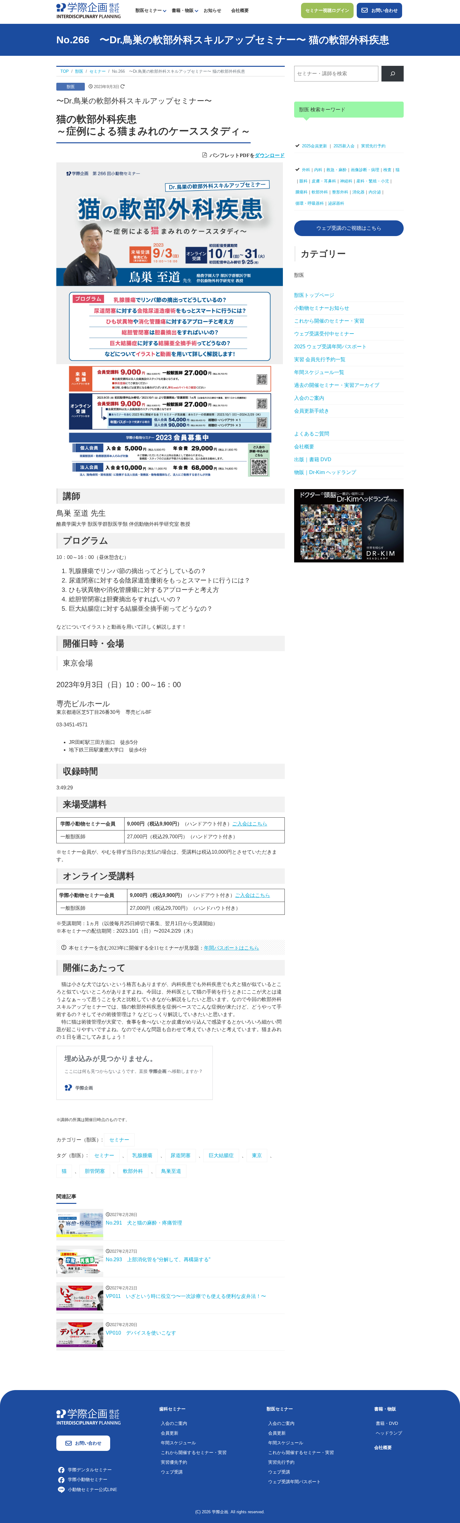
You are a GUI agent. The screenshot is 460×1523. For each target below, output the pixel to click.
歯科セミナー (172, 1408)
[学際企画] (88, 10)
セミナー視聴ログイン (327, 10)
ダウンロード (270, 154)
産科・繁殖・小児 (372, 181)
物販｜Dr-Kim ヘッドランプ (325, 472)
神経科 (346, 181)
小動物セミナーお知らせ (321, 308)
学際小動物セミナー (87, 1479)
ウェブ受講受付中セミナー (324, 333)
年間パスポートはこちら (231, 947)
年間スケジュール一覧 (319, 372)
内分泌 (375, 192)
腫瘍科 (301, 192)
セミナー (119, 1139)
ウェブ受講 (172, 1471)
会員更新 (169, 1433)
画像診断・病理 (365, 169)
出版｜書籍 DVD (312, 459)
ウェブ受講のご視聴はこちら (348, 228)
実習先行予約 (373, 146)
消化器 (358, 192)
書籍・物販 (183, 10)
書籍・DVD (387, 1423)
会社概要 (240, 10)
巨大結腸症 (221, 1155)
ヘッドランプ (389, 1433)
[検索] (392, 73)
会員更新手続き (311, 411)
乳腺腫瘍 (142, 1155)
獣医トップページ (314, 295)
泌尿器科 (336, 203)
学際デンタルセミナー (90, 1469)
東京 (257, 1155)
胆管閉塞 (95, 1171)
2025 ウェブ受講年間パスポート (330, 346)
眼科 (303, 181)
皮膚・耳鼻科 (324, 181)
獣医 (71, 86)
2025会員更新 (314, 146)
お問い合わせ (384, 10)
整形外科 (340, 192)
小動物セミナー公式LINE (92, 1489)
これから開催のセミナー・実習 (329, 321)
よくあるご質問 (311, 433)
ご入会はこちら (249, 823)
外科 (306, 169)
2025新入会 (344, 146)
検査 (387, 169)
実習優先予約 (174, 1462)
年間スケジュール (178, 1442)
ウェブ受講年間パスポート (294, 1481)
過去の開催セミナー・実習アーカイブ (336, 385)
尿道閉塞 (181, 1155)
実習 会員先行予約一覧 (319, 359)
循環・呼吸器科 (309, 203)
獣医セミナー (148, 10)
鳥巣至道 (171, 1171)
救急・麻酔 (336, 169)
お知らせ (212, 10)
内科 (318, 169)
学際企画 (220, 1512)
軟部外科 (133, 1171)
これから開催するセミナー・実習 (194, 1452)
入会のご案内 (309, 398)
